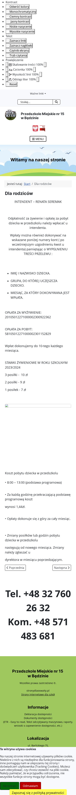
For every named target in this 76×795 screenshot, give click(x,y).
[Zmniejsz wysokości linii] (7, 74)
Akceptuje (9, 786)
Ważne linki (37, 93)
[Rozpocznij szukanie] (56, 101)
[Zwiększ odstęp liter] (38, 79)
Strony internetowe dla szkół (38, 694)
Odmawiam (30, 786)
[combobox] (35, 101)
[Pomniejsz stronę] (7, 64)
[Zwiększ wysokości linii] (40, 74)
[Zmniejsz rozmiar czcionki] (7, 69)
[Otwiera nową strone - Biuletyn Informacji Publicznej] (41, 128)
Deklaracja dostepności (38, 714)
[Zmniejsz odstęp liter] (7, 79)
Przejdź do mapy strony (3, 92)
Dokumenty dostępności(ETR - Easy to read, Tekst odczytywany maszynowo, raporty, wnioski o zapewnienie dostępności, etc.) (38, 721)
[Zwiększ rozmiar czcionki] (34, 69)
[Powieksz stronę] (45, 64)
